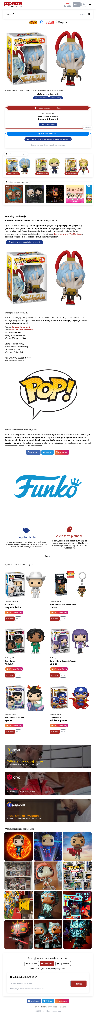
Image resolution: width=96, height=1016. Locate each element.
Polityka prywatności (49, 1007)
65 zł (18, 619)
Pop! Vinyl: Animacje (56, 98)
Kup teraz (10, 619)
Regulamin (34, 1007)
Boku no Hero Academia (41, 98)
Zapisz (79, 983)
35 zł (18, 675)
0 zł (77, 4)
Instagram (62, 452)
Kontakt (63, 1007)
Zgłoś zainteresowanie (48, 124)
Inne (9, 14)
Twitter (48, 452)
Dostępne (48, 963)
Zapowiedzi (64, 963)
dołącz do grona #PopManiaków (68, 234)
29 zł (63, 619)
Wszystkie (32, 963)
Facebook (34, 452)
